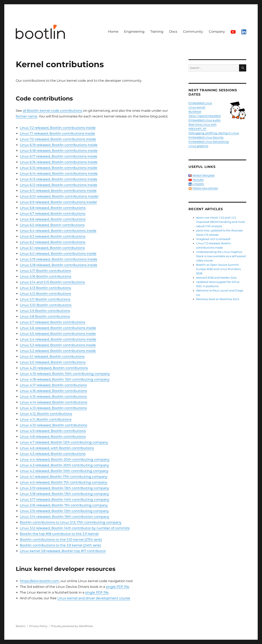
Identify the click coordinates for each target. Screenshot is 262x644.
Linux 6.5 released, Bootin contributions (52, 225)
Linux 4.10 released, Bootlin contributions (53, 425)
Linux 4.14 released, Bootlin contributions (53, 402)
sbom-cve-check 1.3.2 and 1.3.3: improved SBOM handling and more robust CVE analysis (220, 222)
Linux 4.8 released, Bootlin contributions (53, 437)
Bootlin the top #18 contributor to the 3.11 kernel (59, 534)
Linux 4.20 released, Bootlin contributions (54, 368)
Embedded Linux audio (204, 120)
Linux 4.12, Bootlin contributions (46, 414)
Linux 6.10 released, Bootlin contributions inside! (59, 196)
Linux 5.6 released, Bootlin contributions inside (58, 328)
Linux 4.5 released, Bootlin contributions (53, 454)
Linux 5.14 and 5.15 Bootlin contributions (52, 282)
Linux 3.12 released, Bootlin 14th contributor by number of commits (75, 528)
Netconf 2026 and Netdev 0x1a (216, 277)
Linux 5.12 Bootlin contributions (45, 294)
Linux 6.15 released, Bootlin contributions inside (58, 168)
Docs (173, 31)
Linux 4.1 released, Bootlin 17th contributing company (63, 477)
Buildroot (195, 111)
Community (193, 31)
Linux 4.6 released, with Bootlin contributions (57, 448)
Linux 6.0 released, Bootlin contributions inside (58, 254)
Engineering (134, 31)
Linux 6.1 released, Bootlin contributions (52, 248)
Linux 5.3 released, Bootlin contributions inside (58, 345)
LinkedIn (198, 183)
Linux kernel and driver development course (93, 598)
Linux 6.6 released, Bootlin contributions (53, 219)
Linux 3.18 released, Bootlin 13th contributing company (64, 494)
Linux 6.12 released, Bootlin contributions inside (58, 185)
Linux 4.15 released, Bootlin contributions (53, 396)
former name (26, 116)
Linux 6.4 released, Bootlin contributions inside (58, 231)
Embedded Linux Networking (209, 141)
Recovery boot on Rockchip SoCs (217, 299)
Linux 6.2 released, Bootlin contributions (52, 242)
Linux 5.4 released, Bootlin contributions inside (58, 339)
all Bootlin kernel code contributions (52, 111)
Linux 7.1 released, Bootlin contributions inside (57, 133)
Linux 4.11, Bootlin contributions (45, 419)
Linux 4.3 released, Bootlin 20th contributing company (64, 465)
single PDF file (117, 587)
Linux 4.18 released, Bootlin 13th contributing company (65, 379)
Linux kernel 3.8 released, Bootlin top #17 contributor (63, 551)
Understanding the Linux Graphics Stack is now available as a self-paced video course (221, 256)
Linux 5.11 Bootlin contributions (45, 299)
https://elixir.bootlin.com (39, 581)
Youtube (198, 179)
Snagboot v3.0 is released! (213, 239)
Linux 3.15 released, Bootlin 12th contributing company (64, 511)
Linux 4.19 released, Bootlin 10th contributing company (65, 374)
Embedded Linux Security (206, 137)
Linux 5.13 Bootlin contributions (45, 288)
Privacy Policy (38, 626)
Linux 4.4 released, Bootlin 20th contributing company (65, 459)
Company (217, 31)
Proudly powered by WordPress (72, 626)
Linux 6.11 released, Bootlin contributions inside (58, 191)
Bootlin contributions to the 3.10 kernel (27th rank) (61, 539)
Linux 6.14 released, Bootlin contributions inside (59, 173)
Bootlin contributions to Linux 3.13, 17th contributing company (71, 522)
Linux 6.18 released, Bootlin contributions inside (58, 151)
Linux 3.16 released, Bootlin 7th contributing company (64, 505)
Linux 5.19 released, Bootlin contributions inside (58, 259)
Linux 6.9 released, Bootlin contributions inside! (58, 202)
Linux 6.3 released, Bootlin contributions (52, 236)
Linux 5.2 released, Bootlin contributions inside (58, 351)
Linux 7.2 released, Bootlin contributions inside (58, 128)
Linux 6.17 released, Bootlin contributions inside (58, 156)
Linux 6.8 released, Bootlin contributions (53, 208)
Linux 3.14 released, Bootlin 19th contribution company (64, 517)
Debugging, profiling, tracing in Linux (214, 133)
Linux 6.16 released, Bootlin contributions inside (58, 162)
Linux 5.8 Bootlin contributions (45, 316)
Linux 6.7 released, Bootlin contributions (52, 213)
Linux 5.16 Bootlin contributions (45, 276)
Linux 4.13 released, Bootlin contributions (53, 408)
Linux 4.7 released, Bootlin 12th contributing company (64, 442)
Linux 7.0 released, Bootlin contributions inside (58, 139)
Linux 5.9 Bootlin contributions (45, 311)
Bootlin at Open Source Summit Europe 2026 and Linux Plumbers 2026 (218, 269)
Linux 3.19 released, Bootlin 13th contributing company (64, 488)
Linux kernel (197, 107)
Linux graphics (198, 145)
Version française (203, 175)
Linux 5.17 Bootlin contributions (45, 271)
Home (113, 31)
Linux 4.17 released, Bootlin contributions (53, 385)
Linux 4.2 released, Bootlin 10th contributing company (64, 471)
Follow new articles (205, 188)
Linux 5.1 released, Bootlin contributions (52, 356)
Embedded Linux (200, 103)
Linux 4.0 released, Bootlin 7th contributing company (63, 482)
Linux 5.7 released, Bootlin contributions (52, 322)
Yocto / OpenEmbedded (205, 115)
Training (156, 31)
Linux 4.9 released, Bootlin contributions (53, 431)
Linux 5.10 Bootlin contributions (45, 305)
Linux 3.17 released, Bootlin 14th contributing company (64, 499)
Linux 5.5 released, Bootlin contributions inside (58, 334)
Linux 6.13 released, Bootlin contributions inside (58, 179)
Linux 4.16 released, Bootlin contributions (53, 391)
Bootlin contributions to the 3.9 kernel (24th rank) (60, 545)
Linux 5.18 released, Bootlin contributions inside (58, 265)
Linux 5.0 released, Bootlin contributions (53, 362)
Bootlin (21, 626)
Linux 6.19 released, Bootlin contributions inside (58, 145)
